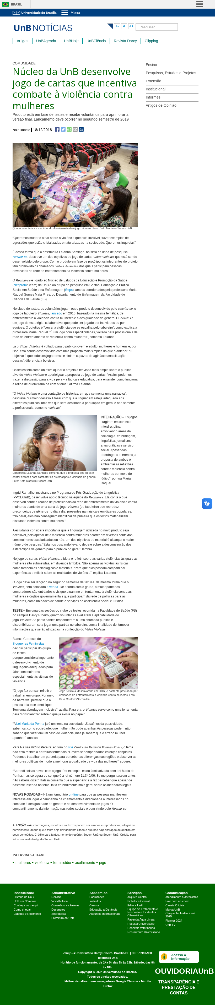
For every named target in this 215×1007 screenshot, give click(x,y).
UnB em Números (25, 901)
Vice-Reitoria (59, 901)
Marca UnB (172, 909)
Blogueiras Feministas (28, 644)
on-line (74, 795)
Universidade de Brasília (119, 972)
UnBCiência (96, 41)
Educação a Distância (103, 909)
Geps (69, 290)
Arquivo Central (137, 897)
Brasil (16, 4)
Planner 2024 (173, 920)
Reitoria (56, 897)
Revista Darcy (125, 41)
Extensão (153, 81)
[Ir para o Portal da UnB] (35, 12)
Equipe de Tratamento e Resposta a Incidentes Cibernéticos (142, 912)
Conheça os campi (25, 905)
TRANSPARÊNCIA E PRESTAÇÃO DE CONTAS (178, 987)
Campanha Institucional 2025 (180, 915)
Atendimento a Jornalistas (181, 897)
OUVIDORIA (184, 971)
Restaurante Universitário (143, 932)
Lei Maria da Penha (30, 724)
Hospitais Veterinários (141, 928)
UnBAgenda (46, 41)
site (70, 747)
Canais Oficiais (175, 905)
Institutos (95, 901)
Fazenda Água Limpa (140, 919)
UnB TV (170, 925)
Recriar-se (20, 257)
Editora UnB (135, 905)
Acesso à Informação (180, 957)
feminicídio (62, 863)
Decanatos (58, 909)
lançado (56, 313)
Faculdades (96, 897)
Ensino (151, 65)
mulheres (23, 863)
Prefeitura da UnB (62, 918)
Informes (153, 97)
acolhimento (85, 863)
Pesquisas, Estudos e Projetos (171, 73)
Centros (94, 905)
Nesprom (20, 285)
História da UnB (24, 897)
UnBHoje (71, 41)
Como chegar (22, 909)
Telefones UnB (108, 958)
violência (42, 863)
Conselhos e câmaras (65, 905)
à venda (52, 587)
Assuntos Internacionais (104, 914)
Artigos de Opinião (161, 105)
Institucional (155, 89)
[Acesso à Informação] (164, 957)
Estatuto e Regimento (27, 914)
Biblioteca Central (138, 901)
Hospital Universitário (140, 924)
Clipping (151, 41)
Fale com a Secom (177, 901)
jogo (102, 863)
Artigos (22, 41)
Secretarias (58, 914)
